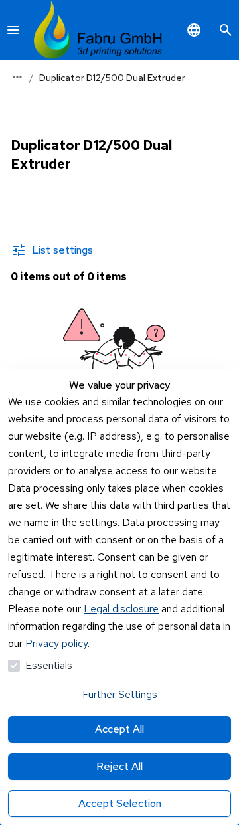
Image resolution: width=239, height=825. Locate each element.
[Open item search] (225, 30)
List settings (62, 250)
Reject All (119, 766)
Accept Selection (119, 803)
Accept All (119, 729)
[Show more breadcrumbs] (17, 77)
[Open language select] (194, 30)
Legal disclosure (121, 609)
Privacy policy (56, 643)
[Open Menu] (13, 30)
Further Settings (119, 694)
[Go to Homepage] (98, 30)
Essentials (48, 665)
